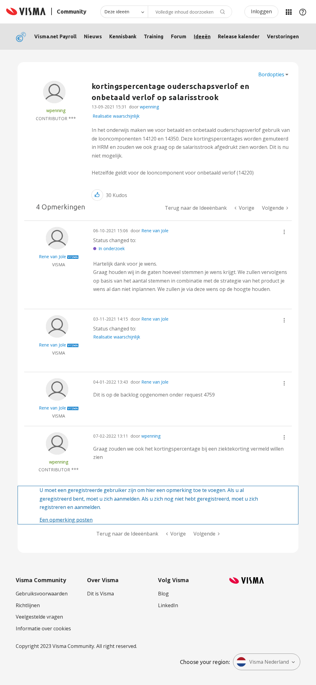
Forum (178, 36)
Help (303, 12)
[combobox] (190, 12)
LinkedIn (168, 605)
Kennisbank (122, 36)
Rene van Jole (154, 230)
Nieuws (93, 36)
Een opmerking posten (66, 519)
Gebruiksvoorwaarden (42, 593)
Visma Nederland (269, 661)
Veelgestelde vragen (39, 616)
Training (154, 36)
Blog (163, 593)
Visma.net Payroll (55, 36)
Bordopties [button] (271, 74)
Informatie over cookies (43, 628)
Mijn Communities (288, 12)
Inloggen (261, 11)
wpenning (149, 107)
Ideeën (202, 36)
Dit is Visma (100, 593)
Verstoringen (283, 36)
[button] (97, 195)
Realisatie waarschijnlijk (116, 116)
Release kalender (239, 36)
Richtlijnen (28, 605)
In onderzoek (111, 248)
